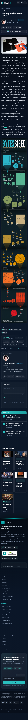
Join (15, 682)
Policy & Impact (6, 501)
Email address (6, 675)
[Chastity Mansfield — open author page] (3, 22)
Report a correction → (16, 348)
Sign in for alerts (20, 376)
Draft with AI (19, 337)
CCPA (11, 711)
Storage (4, 332)
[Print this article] (23, 344)
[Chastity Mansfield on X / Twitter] (4, 376)
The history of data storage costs (6, 463)
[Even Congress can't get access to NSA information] (7, 497)
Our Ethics (17, 566)
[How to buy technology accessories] (21, 475)
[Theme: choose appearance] (18, 2)
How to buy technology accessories (19, 485)
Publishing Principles (8, 566)
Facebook (20, 341)
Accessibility (17, 711)
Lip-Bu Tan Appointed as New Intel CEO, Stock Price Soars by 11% (20, 465)
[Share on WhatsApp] (13, 344)
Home (2, 8)
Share (9, 27)
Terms (10, 709)
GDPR (22, 711)
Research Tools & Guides (20, 480)
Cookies (14, 709)
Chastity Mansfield (12, 20)
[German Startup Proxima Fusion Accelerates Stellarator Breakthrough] (7, 475)
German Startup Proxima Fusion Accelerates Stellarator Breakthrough (7, 485)
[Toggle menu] (25, 2)
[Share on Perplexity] (7, 344)
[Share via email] (19, 344)
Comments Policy (5, 711)
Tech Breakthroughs (7, 479)
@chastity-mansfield (8, 367)
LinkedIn (7, 341)
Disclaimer (20, 709)
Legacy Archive (9, 8)
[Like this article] (3, 27)
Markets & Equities (20, 459)
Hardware (4, 329)
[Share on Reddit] (10, 344)
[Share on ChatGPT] (4, 344)
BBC (5, 126)
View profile (10, 376)
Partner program (17, 668)
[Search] (22, 2)
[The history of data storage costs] (7, 454)
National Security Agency (15, 329)
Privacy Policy (4, 709)
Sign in (5, 397)
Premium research (8, 668)
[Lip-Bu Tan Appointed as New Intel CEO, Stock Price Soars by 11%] (21, 454)
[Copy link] (16, 344)
